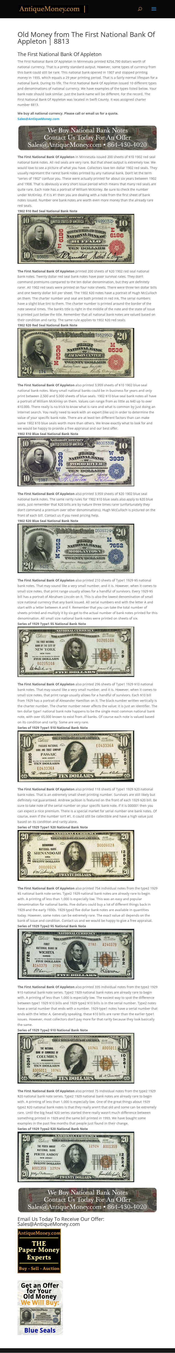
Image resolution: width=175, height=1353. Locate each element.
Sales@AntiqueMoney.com (38, 119)
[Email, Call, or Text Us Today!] (87, 138)
